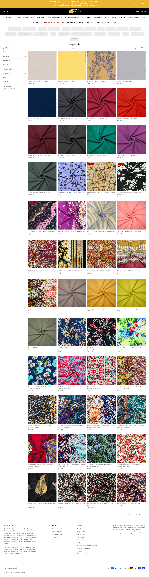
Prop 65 (79, 551)
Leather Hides (99, 34)
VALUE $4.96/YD (110, 17)
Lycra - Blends (137, 34)
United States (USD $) (139, 4)
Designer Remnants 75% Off (136, 17)
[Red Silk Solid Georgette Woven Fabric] (101, 102)
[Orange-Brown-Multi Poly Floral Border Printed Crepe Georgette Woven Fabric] (131, 448)
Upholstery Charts (57, 534)
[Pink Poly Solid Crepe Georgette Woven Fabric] (131, 215)
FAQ (107, 22)
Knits (53, 34)
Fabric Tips (100, 22)
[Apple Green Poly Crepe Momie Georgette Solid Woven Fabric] (131, 293)
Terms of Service (81, 540)
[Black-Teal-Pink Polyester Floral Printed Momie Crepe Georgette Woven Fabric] (101, 332)
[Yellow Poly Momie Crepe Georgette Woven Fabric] (101, 293)
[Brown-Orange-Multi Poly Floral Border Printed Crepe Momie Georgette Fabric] (131, 370)
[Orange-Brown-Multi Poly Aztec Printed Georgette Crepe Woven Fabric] (42, 293)
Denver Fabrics (11, 572)
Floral (66, 29)
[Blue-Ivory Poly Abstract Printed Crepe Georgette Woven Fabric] (101, 215)
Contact (114, 22)
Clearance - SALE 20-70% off (24, 17)
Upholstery (81, 22)
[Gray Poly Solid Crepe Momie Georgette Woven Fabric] (42, 332)
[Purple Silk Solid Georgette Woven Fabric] (131, 139)
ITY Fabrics (10, 34)
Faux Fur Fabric (29, 29)
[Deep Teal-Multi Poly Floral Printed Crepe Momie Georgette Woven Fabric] (42, 370)
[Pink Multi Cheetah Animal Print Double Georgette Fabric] (101, 487)
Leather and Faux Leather (81, 34)
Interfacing (135, 29)
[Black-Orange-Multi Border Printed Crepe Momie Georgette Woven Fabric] (42, 409)
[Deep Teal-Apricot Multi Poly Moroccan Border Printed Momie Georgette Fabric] (131, 409)
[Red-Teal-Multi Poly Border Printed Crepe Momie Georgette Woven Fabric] (101, 370)
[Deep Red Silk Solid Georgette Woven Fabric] (42, 139)
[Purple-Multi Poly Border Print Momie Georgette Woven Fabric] (72, 215)
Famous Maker (14, 29)
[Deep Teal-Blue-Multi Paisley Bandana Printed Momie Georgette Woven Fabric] (72, 409)
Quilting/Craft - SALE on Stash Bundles (52, 22)
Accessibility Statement (83, 548)
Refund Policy (81, 534)
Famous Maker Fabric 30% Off (74, 17)
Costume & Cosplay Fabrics (94, 17)
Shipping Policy (81, 532)
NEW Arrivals (8, 17)
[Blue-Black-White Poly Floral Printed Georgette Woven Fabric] (72, 176)
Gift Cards (90, 22)
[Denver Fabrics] (75, 11)
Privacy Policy (81, 537)
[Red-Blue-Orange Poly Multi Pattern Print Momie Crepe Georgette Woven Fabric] (42, 448)
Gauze (101, 29)
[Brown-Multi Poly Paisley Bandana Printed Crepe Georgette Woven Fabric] (101, 254)
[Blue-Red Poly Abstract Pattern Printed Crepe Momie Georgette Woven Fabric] (72, 370)
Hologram (122, 29)
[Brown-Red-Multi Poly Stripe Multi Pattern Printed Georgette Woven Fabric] (131, 254)
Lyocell (74, 39)
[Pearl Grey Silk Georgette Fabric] (131, 65)
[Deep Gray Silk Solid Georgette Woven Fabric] (72, 139)
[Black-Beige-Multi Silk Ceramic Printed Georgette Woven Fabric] (42, 487)
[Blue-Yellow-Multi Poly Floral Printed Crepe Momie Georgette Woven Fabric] (72, 332)
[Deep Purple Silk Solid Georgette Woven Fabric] (72, 102)
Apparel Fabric (40, 17)
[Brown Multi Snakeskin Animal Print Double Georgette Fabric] (72, 487)
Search (79, 529)
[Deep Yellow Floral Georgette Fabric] (101, 65)
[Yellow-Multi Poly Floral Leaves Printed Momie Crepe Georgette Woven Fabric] (131, 332)
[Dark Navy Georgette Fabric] (42, 102)
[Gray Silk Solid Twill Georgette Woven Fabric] (42, 176)
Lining (125, 34)
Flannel (42, 29)
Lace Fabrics (64, 34)
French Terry (77, 29)
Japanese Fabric (41, 34)
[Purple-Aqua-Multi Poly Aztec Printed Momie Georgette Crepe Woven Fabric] (72, 448)
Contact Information (82, 554)
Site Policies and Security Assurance (87, 545)
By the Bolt (122, 17)
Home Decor (71, 22)
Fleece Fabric (54, 29)
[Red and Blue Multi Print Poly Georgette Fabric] (131, 487)
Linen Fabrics (114, 34)
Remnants (35, 22)
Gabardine (90, 29)
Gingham (111, 29)
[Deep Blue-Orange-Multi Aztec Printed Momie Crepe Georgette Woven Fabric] (101, 409)
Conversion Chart (57, 529)
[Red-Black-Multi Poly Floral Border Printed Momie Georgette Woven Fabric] (42, 254)
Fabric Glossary (56, 532)
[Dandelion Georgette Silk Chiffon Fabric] (72, 65)
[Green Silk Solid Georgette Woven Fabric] (101, 139)
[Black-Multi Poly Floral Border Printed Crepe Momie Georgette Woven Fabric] (72, 254)
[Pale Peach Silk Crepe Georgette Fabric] (42, 65)
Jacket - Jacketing (25, 34)
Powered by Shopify (20, 572)
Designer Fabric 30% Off (54, 17)
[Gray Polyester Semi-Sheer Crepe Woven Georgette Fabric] (72, 293)
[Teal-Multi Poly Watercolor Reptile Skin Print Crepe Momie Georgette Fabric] (101, 448)
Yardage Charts (56, 537)
